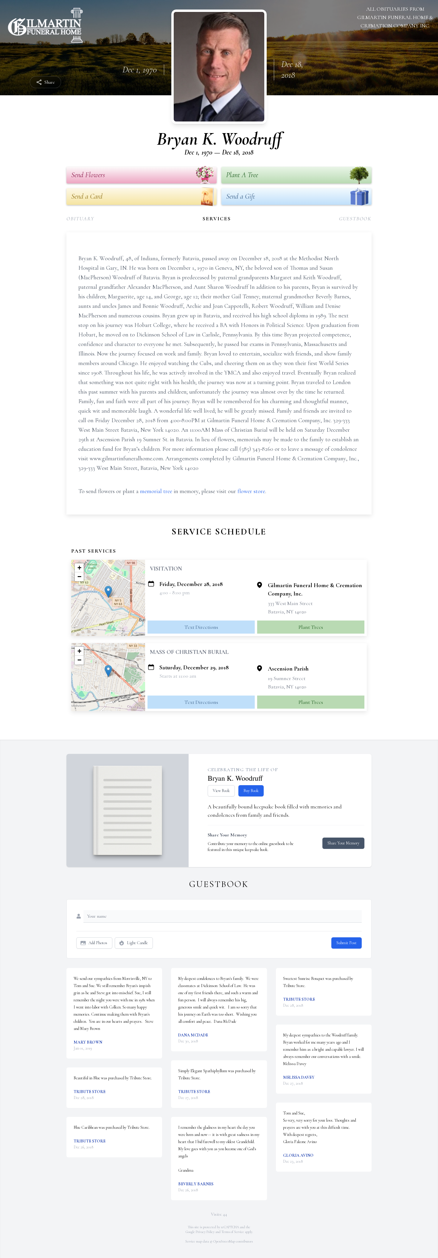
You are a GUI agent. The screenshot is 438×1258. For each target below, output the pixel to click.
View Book (221, 790)
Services (217, 218)
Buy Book (251, 790)
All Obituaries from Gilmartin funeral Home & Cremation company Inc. (395, 17)
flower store (251, 491)
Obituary (80, 218)
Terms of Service (232, 1232)
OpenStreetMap (224, 1241)
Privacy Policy (205, 1232)
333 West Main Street (290, 603)
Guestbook (355, 218)
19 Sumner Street (286, 678)
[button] (108, 592)
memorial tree (156, 491)
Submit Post (346, 942)
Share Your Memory (343, 843)
